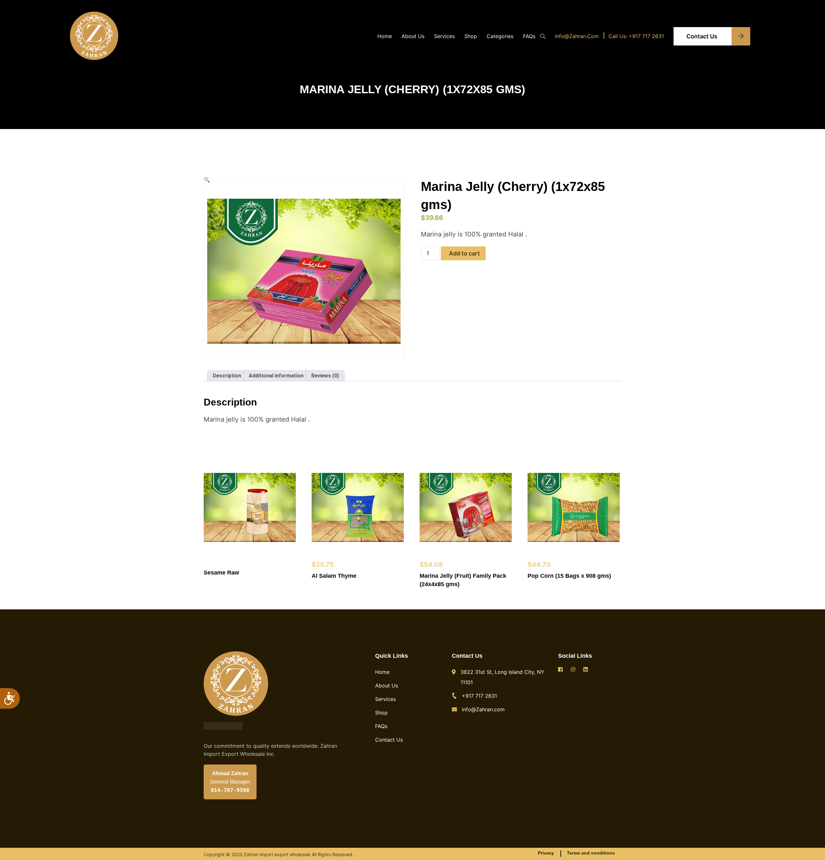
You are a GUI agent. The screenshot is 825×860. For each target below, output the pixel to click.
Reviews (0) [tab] (325, 376)
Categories (500, 36)
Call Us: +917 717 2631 (636, 36)
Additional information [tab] (276, 376)
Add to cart (464, 253)
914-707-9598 (230, 790)
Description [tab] (227, 376)
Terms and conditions (591, 852)
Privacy (546, 852)
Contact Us (702, 36)
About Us (413, 36)
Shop (470, 36)
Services (444, 36)
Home (384, 36)
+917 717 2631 (479, 696)
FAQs (529, 36)
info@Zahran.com (577, 36)
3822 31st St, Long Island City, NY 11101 (502, 677)
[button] (207, 180)
